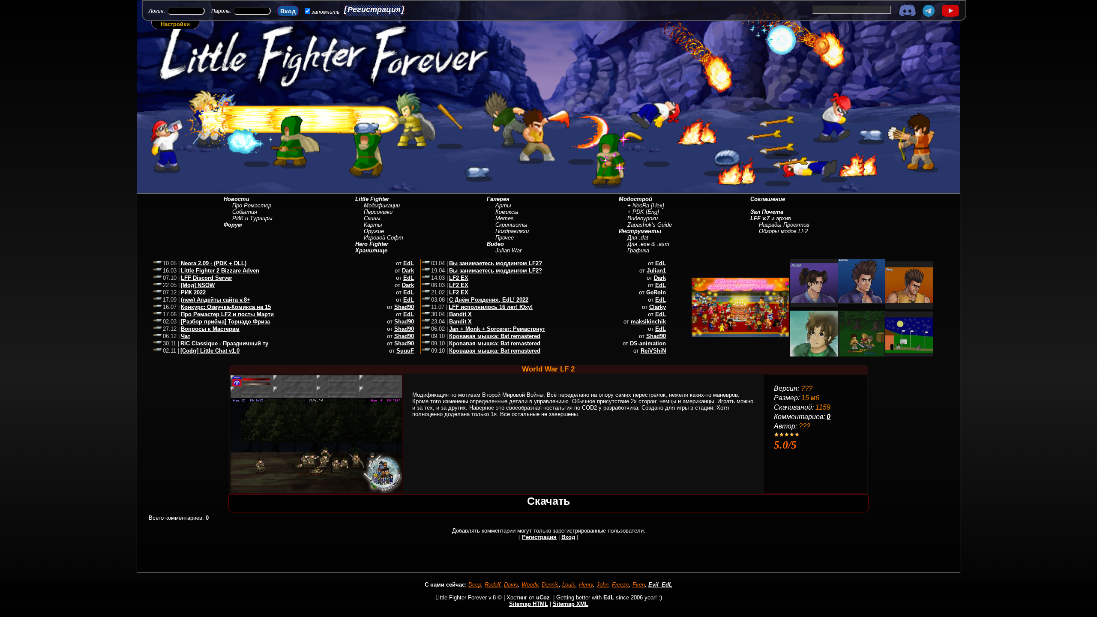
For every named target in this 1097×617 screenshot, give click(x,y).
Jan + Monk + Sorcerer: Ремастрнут (497, 329)
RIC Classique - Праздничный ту (224, 343)
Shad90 (404, 307)
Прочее (504, 237)
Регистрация (374, 9)
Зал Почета (766, 212)
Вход (568, 537)
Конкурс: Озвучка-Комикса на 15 (226, 307)
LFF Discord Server (206, 278)
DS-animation (648, 343)
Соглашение (767, 199)
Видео (495, 244)
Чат (185, 336)
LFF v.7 (760, 218)
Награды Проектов (784, 225)
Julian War (508, 250)
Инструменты (640, 231)
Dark (408, 270)
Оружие (374, 231)
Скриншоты (511, 225)
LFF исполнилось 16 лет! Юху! (491, 307)
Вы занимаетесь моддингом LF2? (495, 263)
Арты (503, 205)
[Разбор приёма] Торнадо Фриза (225, 321)
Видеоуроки (642, 218)
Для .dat (637, 237)
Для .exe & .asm (648, 244)
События (244, 212)
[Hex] (657, 205)
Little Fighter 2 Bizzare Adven (220, 270)
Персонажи (378, 212)
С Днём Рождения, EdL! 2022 (488, 300)
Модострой (635, 199)
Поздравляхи (512, 231)
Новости (236, 199)
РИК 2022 (193, 292)
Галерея (498, 199)
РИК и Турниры (252, 218)
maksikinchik (648, 321)
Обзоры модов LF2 (783, 231)
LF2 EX (458, 278)
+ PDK (635, 212)
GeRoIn (656, 292)
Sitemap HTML (528, 604)
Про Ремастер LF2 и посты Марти (227, 314)
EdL (408, 263)
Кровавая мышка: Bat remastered (494, 336)
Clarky (657, 307)
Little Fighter (372, 199)
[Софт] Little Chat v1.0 (210, 350)
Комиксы (507, 212)
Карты (373, 225)
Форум (233, 225)
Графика (638, 250)
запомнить (325, 12)
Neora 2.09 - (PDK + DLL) (213, 263)
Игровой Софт (383, 237)
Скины (372, 218)
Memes (504, 218)
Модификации (382, 205)
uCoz (543, 597)
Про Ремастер (251, 205)
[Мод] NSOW (198, 285)
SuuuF (405, 350)
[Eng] (652, 212)
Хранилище (371, 250)
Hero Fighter (371, 244)
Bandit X (460, 314)
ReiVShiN (653, 350)
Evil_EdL (660, 584)
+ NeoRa (638, 205)
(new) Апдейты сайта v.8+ (215, 300)
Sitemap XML (570, 604)
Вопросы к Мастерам (210, 329)
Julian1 (656, 270)
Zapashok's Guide (649, 225)
